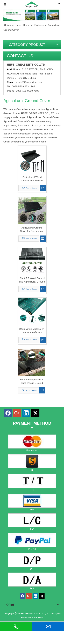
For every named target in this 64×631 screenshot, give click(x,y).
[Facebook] (8, 413)
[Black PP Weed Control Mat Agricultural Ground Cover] (32, 261)
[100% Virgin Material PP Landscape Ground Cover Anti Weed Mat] (32, 311)
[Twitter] (35, 413)
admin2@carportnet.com (29, 82)
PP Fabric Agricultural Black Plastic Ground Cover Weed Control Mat (31, 381)
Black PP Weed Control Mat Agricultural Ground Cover (32, 280)
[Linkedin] (26, 413)
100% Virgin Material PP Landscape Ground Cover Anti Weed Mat (32, 331)
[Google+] (17, 413)
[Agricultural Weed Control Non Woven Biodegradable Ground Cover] (32, 159)
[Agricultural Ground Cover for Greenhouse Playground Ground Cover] (32, 210)
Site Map (38, 617)
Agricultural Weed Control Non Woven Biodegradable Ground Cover (32, 179)
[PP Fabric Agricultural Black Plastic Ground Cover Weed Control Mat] (31, 362)
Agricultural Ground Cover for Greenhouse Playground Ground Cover (32, 229)
